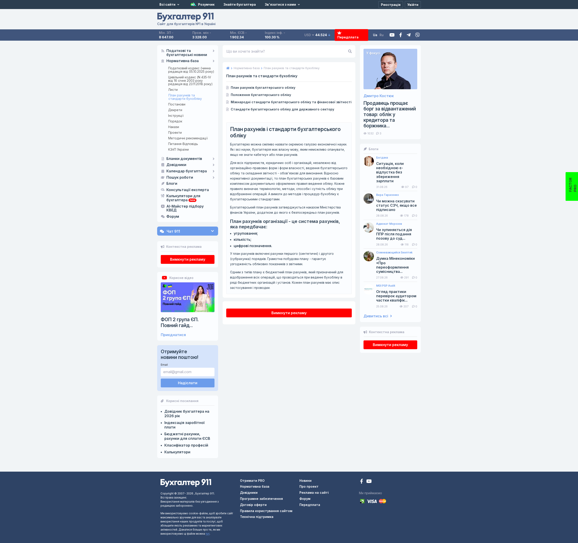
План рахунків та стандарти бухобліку (185, 97)
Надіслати (187, 383)
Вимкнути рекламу (187, 259)
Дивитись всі (376, 316)
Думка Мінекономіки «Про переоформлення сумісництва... (395, 265)
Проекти (175, 132)
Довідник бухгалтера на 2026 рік (186, 413)
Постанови (176, 104)
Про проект (309, 486)
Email (164, 364)
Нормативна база (182, 61)
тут (208, 533)
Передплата (348, 37)
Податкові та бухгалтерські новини (186, 53)
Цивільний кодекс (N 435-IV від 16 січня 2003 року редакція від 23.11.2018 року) (190, 80)
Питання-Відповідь (183, 144)
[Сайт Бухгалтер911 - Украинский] (186, 482)
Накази (173, 127)
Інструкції (176, 115)
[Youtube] (392, 35)
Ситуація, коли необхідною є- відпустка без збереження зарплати (390, 172)
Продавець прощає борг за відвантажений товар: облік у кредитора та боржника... (390, 114)
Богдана (382, 157)
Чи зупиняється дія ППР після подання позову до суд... (394, 234)
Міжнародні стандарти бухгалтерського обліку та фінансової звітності (291, 102)
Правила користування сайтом (266, 511)
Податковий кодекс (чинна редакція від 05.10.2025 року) (191, 69)
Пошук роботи (179, 178)
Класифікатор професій (186, 445)
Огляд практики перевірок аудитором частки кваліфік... (396, 296)
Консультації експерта (187, 190)
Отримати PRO (252, 480)
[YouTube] (369, 482)
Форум (172, 217)
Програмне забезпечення (261, 499)
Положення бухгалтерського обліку (261, 95)
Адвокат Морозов (389, 223)
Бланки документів (184, 159)
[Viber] (417, 35)
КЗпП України (178, 149)
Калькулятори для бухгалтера (183, 198)
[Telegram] (409, 35)
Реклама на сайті (314, 492)
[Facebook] (400, 35)
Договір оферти (253, 505)
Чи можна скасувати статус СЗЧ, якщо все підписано (396, 205)
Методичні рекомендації (188, 138)
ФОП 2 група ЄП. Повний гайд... (180, 322)
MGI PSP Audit (385, 285)
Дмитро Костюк (379, 96)
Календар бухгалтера (186, 171)
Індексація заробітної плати (184, 424)
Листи (173, 89)
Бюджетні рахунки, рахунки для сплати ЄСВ (187, 436)
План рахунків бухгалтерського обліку (263, 87)
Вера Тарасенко (387, 195)
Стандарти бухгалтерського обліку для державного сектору (282, 109)
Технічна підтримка (256, 517)
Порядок (175, 121)
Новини (305, 480)
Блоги (171, 184)
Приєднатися (173, 335)
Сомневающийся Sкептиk (394, 252)
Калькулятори (177, 452)
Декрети (175, 110)
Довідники (176, 165)
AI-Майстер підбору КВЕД (185, 208)
